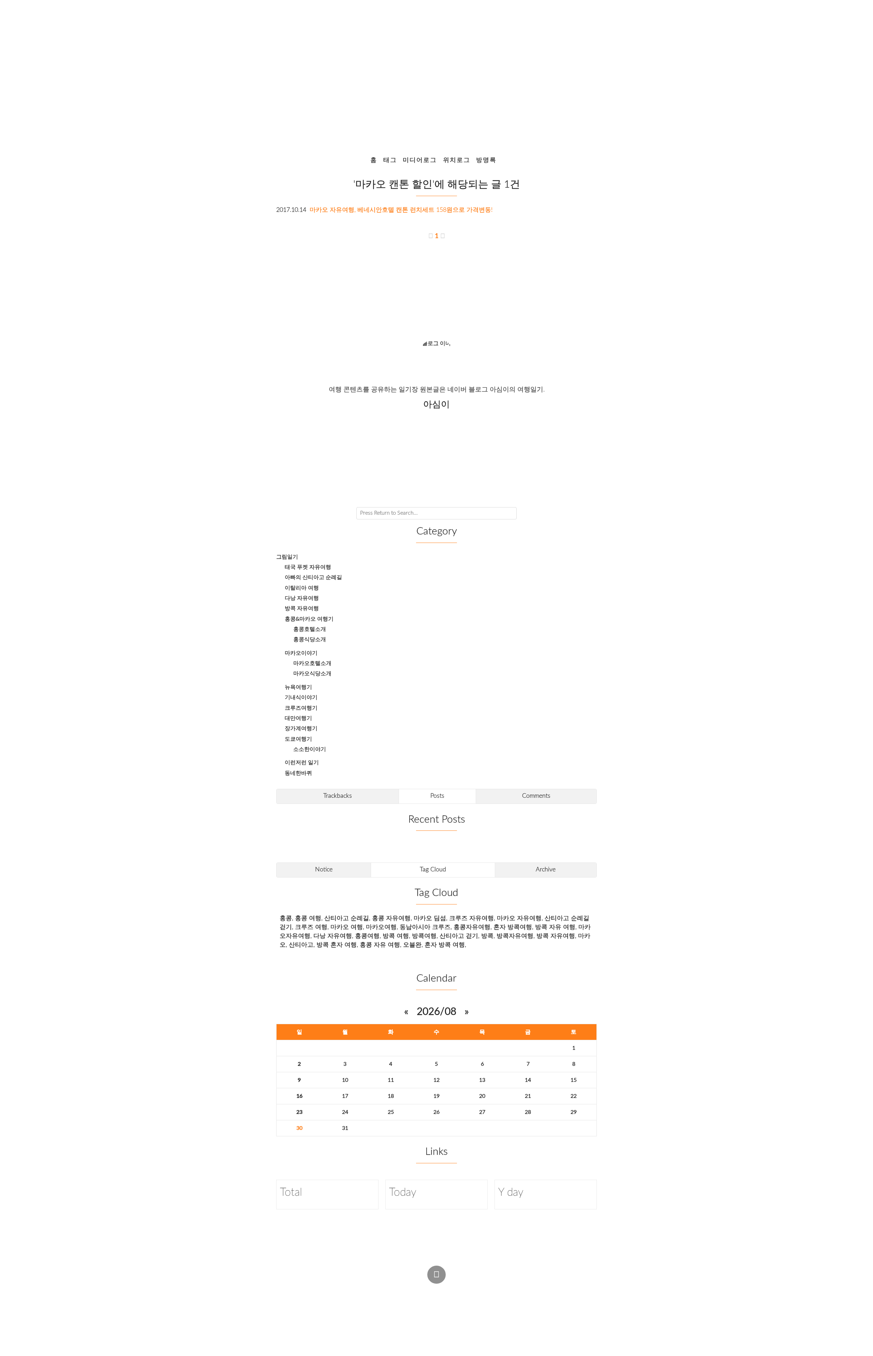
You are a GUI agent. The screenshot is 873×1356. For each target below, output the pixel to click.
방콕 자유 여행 (555, 927)
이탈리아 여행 (302, 588)
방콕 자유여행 (302, 608)
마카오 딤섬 (430, 918)
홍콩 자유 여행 (380, 945)
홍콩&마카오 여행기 (309, 619)
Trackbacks (337, 796)
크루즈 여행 (311, 927)
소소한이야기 (309, 749)
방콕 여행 (396, 936)
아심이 (383, 1303)
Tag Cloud (433, 869)
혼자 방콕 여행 (445, 945)
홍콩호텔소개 (309, 629)
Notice (323, 869)
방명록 (486, 160)
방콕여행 (424, 936)
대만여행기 (298, 718)
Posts (437, 796)
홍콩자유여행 (472, 927)
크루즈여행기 (301, 708)
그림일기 (287, 557)
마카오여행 (381, 927)
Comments (536, 796)
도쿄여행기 (298, 739)
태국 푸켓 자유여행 (308, 567)
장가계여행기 (301, 728)
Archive (546, 869)
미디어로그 (420, 160)
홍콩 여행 (308, 918)
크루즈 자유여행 (471, 918)
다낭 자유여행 (302, 598)
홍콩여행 (367, 936)
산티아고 (301, 945)
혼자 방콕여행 (512, 927)
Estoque (487, 1303)
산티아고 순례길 (346, 918)
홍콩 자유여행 (391, 918)
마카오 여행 (346, 927)
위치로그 (456, 160)
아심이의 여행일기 (433, 73)
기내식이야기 (301, 697)
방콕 (487, 936)
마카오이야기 (301, 653)
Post (452, 1290)
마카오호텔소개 (312, 663)
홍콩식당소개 (309, 639)
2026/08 (436, 1012)
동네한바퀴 (298, 773)
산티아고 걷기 (459, 936)
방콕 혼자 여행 (336, 945)
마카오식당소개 (312, 673)
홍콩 (286, 918)
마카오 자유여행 (519, 918)
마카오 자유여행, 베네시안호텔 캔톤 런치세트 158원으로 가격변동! (401, 210)
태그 (390, 160)
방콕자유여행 (515, 936)
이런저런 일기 (302, 762)
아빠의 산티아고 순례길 (313, 577)
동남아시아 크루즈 (425, 927)
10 (345, 1080)
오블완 (412, 945)
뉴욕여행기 (298, 687)
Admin (424, 1290)
